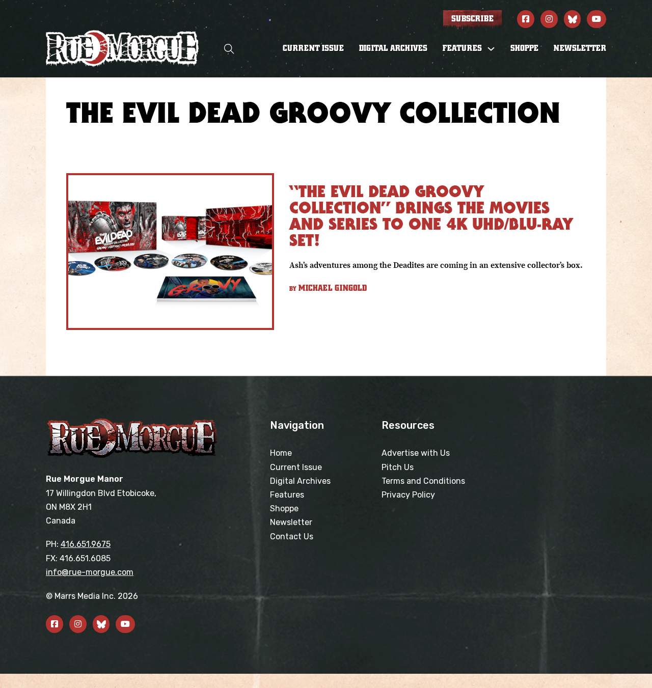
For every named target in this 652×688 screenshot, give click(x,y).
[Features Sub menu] (491, 49)
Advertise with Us (416, 453)
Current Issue (313, 48)
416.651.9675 (86, 544)
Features (287, 495)
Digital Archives (393, 48)
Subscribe (472, 18)
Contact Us (291, 536)
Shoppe (524, 48)
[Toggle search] (229, 48)
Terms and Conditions (423, 481)
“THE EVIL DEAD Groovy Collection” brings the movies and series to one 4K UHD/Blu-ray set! (431, 215)
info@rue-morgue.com (89, 572)
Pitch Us (398, 467)
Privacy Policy (408, 495)
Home (281, 453)
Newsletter (580, 48)
